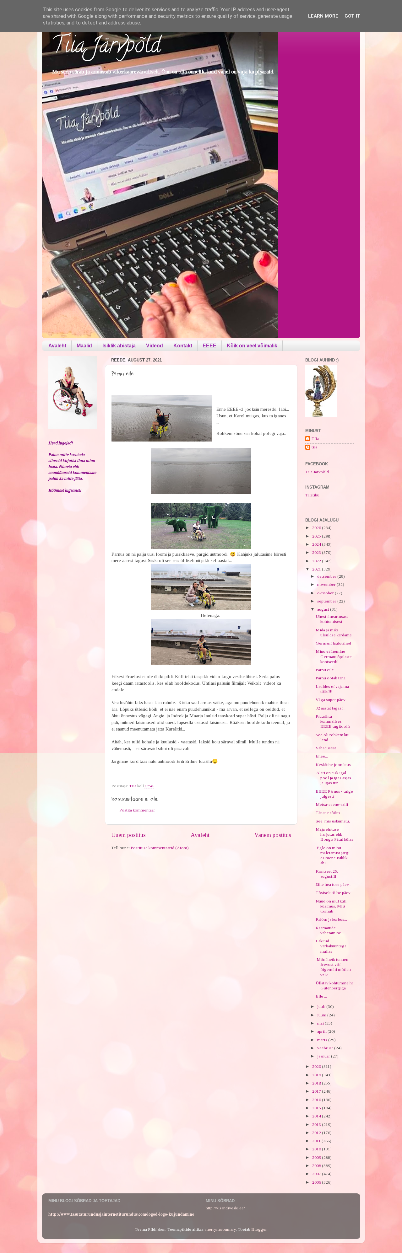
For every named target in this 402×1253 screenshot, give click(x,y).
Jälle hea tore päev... (333, 884)
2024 (317, 544)
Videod (154, 345)
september (327, 601)
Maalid (84, 345)
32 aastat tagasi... (330, 708)
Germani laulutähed (333, 643)
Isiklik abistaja (119, 345)
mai (321, 1023)
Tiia (315, 438)
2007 (317, 1173)
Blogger (259, 1229)
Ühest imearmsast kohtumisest (332, 619)
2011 (317, 1140)
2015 (317, 1108)
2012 (317, 1132)
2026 (317, 527)
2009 (317, 1157)
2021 (317, 569)
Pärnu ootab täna (330, 678)
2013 (317, 1124)
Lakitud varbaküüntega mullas (331, 946)
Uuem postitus (128, 835)
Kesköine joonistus (333, 764)
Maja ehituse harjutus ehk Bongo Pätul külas (334, 834)
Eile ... (321, 996)
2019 (317, 1075)
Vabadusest (326, 748)
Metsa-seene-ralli (332, 804)
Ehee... (322, 756)
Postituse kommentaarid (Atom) (160, 847)
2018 (317, 1083)
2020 (317, 1066)
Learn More (323, 16)
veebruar (325, 1048)
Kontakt (182, 345)
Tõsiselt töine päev (333, 892)
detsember (327, 576)
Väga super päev (330, 699)
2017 (317, 1091)
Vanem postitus (272, 835)
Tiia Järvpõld (106, 47)
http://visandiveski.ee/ (225, 1208)
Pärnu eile (325, 669)
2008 (317, 1165)
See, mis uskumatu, (333, 821)
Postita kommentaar (137, 810)
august (323, 609)
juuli (321, 1006)
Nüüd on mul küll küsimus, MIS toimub (331, 906)
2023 (317, 552)
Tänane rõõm (328, 812)
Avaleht (57, 345)
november (327, 584)
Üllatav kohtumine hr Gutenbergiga (334, 985)
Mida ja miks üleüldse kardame (334, 632)
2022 (317, 561)
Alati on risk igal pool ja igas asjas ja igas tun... (333, 777)
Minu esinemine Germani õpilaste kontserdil (334, 656)
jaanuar (324, 1056)
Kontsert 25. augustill (327, 874)
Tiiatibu (312, 495)
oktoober (326, 593)
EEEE (209, 345)
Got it (353, 16)
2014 (317, 1116)
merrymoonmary (220, 1229)
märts (322, 1039)
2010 (317, 1149)
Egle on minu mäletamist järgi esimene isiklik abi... (333, 855)
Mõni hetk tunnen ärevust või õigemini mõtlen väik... (333, 967)
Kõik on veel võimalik (252, 345)
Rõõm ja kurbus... (331, 919)
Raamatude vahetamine (328, 930)
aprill (322, 1031)
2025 (317, 536)
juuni (322, 1015)
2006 (317, 1182)
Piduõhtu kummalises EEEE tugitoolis (333, 721)
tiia (314, 447)
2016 (317, 1099)
